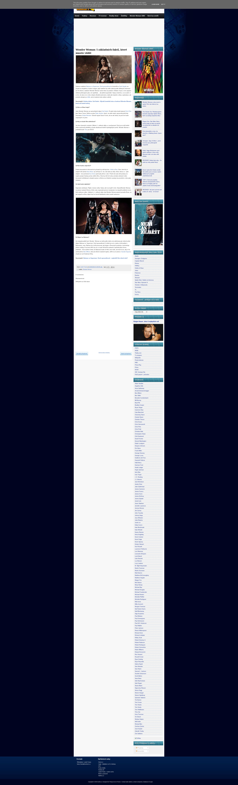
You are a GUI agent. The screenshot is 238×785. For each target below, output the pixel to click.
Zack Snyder (123, 86)
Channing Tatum (140, 414)
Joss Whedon (139, 518)
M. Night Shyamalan (141, 565)
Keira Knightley (139, 534)
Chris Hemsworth (140, 424)
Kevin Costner (139, 537)
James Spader (139, 498)
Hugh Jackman (139, 470)
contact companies (138, 781)
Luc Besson (138, 561)
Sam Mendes (139, 666)
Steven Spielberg (140, 695)
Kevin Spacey (139, 541)
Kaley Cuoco (138, 525)
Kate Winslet (138, 530)
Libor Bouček (139, 558)
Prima (136, 367)
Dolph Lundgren (139, 443)
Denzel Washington (140, 441)
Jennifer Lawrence (140, 506)
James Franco (139, 491)
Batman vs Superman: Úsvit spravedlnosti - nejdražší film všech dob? (105, 258)
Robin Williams (139, 649)
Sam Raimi (138, 669)
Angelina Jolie (139, 386)
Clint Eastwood (139, 436)
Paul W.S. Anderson (141, 623)
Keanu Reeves (139, 532)
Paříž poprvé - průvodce (142, 374)
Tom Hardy (138, 707)
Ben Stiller (138, 395)
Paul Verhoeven (139, 621)
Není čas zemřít (153, 16)
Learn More (155, 4)
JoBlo (88, 97)
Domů (77, 16)
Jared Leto (138, 501)
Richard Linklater (140, 635)
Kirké (112, 169)
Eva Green (92, 174)
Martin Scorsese (139, 570)
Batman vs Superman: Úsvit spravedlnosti (98, 86)
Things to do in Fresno (115, 781)
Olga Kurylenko (139, 613)
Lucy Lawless (139, 563)
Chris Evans (138, 422)
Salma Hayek (139, 664)
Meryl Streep (138, 585)
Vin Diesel (138, 716)
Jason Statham (139, 503)
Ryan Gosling (139, 659)
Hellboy (137, 265)
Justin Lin (137, 522)
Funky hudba (101, 768)
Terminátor (138, 287)
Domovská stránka (104, 352)
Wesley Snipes (139, 719)
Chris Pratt (138, 429)
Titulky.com (138, 353)
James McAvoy (139, 496)
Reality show (113, 16)
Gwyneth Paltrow (140, 460)
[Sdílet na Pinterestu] (114, 267)
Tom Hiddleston (139, 709)
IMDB (136, 350)
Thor (86, 129)
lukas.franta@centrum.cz (84, 764)
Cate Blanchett (139, 412)
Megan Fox (138, 580)
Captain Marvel (139, 261)
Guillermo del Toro (140, 458)
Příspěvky (140, 748)
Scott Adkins (138, 676)
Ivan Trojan (138, 474)
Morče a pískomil (103, 773)
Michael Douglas (140, 589)
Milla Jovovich (139, 604)
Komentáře (140, 751)
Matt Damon (138, 573)
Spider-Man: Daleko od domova (144, 280)
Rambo (137, 275)
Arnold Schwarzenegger (142, 390)
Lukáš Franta (84, 267)
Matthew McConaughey (142, 575)
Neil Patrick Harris (140, 609)
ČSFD (136, 348)
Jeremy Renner (139, 508)
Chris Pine (128, 111)
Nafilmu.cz (101, 775)
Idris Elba (137, 472)
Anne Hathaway (139, 388)
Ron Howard (138, 654)
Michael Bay (138, 587)
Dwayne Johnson (140, 446)
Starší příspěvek (126, 353)
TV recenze (103, 16)
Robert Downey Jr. (140, 640)
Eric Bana (138, 448)
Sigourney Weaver (140, 688)
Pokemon (137, 273)
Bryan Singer (139, 407)
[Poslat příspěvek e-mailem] (104, 267)
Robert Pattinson (140, 642)
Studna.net (101, 770)
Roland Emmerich (140, 652)
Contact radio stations (127, 781)
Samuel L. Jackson (140, 671)
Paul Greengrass (140, 618)
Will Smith (138, 721)
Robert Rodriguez (140, 645)
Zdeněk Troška (139, 731)
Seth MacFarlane (140, 681)
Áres (116, 169)
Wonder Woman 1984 (137, 16)
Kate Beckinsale (139, 527)
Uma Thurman (139, 714)
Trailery (84, 16)
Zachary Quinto (139, 726)
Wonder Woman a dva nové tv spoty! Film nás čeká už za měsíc (151, 104)
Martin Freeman (139, 568)
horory (137, 294)
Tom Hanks (138, 704)
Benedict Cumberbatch (141, 398)
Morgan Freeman (140, 606)
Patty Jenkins (99, 113)
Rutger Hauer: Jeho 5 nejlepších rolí (146, 321)
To (135, 289)
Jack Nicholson (139, 481)
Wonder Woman (87, 269)
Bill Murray (138, 400)
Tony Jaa (137, 712)
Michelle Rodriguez (140, 599)
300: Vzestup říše (140, 372)
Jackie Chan (138, 484)
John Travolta (139, 513)
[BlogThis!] (108, 267)
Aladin (137, 256)
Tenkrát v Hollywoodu (141, 285)
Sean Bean (90, 171)
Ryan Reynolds (139, 661)
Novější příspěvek (82, 353)
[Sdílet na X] (110, 267)
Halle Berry (138, 462)
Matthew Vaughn (140, 577)
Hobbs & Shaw (139, 268)
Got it (163, 4)
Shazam (137, 277)
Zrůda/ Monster (86, 115)
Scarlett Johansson (140, 673)
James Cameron (140, 489)
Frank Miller (138, 450)
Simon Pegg (138, 690)
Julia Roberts (139, 520)
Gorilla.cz (99, 781)
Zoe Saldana (138, 733)
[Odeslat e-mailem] (107, 267)
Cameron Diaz (139, 410)
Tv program (138, 355)
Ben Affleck (86, 251)
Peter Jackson (139, 628)
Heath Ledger (139, 467)
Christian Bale (139, 431)
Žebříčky (124, 16)
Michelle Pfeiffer (139, 597)
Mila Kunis (138, 601)
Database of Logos (148, 781)
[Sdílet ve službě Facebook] (112, 267)
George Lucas (139, 455)
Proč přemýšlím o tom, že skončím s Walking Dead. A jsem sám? (152, 133)
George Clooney (140, 453)
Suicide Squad (125, 251)
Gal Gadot (105, 111)
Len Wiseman (139, 551)
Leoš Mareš (138, 556)
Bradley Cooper (139, 405)
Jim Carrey (138, 510)
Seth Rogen (138, 683)
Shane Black (138, 685)
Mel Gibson (138, 582)
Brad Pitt (137, 402)
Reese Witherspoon (141, 630)
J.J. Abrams (138, 479)
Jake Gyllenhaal (139, 486)
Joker (136, 270)
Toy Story (137, 292)
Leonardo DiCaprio (140, 553)
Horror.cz (100, 762)
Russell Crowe (139, 657)
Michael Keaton (139, 594)
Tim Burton (138, 700)
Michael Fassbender (141, 592)
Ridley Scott (138, 637)
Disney (137, 263)
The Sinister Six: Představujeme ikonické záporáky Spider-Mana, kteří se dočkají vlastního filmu (152, 113)
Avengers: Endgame (141, 258)
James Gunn (138, 494)
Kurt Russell (138, 546)
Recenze (93, 16)
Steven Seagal (139, 693)
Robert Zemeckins (140, 647)
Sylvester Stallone (140, 697)
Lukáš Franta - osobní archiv (106, 771)
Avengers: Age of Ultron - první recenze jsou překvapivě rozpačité (152, 142)
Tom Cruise (138, 702)
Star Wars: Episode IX (141, 282)
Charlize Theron (139, 419)
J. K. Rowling (139, 477)
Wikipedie (138, 357)
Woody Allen (138, 724)
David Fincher (139, 438)
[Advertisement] (119, 32)
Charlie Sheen (139, 417)
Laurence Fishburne (141, 549)
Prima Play (138, 365)
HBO (136, 362)
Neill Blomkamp (139, 611)
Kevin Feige (138, 539)
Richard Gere (139, 633)
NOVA (136, 369)
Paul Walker (138, 625)
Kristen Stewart (139, 544)
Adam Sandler (139, 383)
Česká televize (139, 360)
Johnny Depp (139, 515)
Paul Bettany (138, 616)
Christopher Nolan (140, 434)
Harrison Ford (139, 465)
